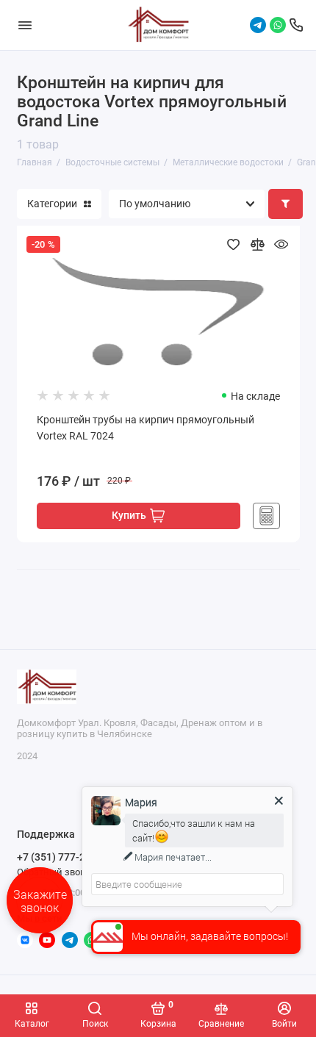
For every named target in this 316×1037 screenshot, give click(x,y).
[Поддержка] (296, 25)
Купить (129, 515)
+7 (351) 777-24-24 (62, 857)
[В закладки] (233, 244)
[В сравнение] (256, 244)
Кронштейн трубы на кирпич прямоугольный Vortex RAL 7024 (145, 428)
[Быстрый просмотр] (281, 244)
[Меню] (25, 25)
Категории (52, 203)
